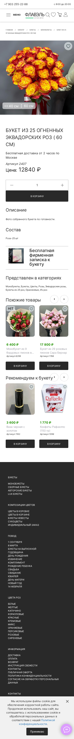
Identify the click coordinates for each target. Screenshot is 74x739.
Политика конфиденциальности (29, 675)
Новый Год (15, 583)
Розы (41, 286)
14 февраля (15, 586)
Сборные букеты (18, 487)
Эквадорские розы (55, 286)
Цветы (33, 286)
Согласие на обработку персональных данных (33, 681)
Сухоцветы (15, 521)
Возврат (13, 662)
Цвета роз (14, 597)
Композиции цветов (21, 505)
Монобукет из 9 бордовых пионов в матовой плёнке (19, 351)
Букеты (25, 286)
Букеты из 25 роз (15, 289)
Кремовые (14, 621)
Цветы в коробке (18, 511)
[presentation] (54, 299)
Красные (13, 617)
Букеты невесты (18, 518)
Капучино (14, 610)
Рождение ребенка (20, 566)
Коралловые (16, 614)
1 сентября (15, 542)
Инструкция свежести (22, 665)
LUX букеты (15, 493)
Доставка (14, 655)
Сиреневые (15, 638)
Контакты (14, 668)
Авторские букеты (20, 490)
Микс (11, 624)
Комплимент (16, 562)
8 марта (13, 545)
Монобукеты (13, 286)
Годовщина (15, 552)
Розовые (13, 634)
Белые (12, 603)
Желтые (13, 607)
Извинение (15, 559)
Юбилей (13, 576)
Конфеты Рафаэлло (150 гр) (52, 428)
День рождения (18, 555)
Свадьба (13, 569)
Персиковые (16, 631)
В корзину (37, 196)
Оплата (12, 658)
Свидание (14, 572)
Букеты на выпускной (22, 548)
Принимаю (37, 731)
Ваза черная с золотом (15, 428)
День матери (16, 579)
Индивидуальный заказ (23, 524)
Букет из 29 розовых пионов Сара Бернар (53, 350)
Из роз (43, 289)
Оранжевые (32, 289)
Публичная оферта (20, 672)
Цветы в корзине (19, 514)
